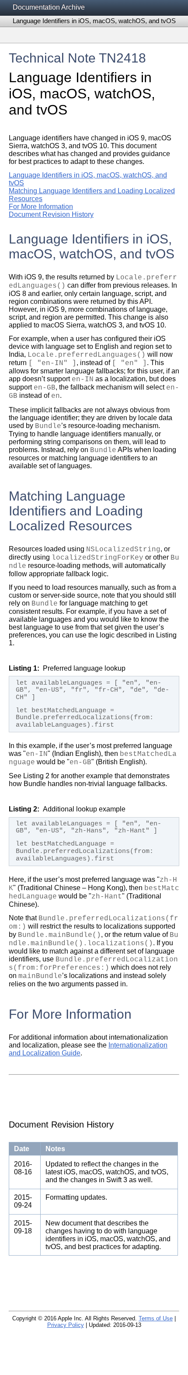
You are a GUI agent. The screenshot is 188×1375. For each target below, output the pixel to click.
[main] (94, 676)
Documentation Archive (49, 7)
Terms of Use (156, 1318)
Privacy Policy (65, 1325)
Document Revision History (51, 214)
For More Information (41, 206)
